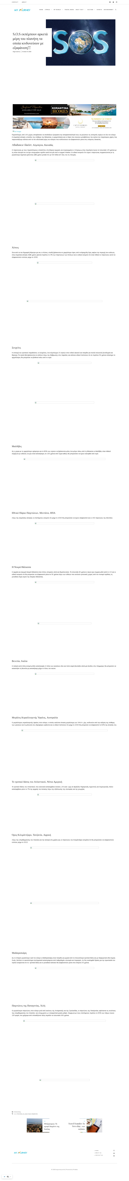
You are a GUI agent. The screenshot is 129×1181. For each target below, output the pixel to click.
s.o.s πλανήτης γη (19, 1114)
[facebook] (110, 2)
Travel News (69, 9)
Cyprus (47, 9)
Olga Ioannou (16, 51)
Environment (108, 9)
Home (41, 9)
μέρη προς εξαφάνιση (31, 1114)
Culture (90, 9)
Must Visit (80, 9)
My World (57, 9)
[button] (115, 9)
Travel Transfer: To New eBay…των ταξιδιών (76, 1126)
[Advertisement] (64, 83)
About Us (98, 1153)
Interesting (17, 1112)
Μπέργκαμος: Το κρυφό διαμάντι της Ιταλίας (51, 1126)
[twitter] (113, 2)
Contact (15, 2)
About (24, 2)
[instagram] (116, 2)
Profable (75, 1169)
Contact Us (99, 1155)
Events (99, 9)
